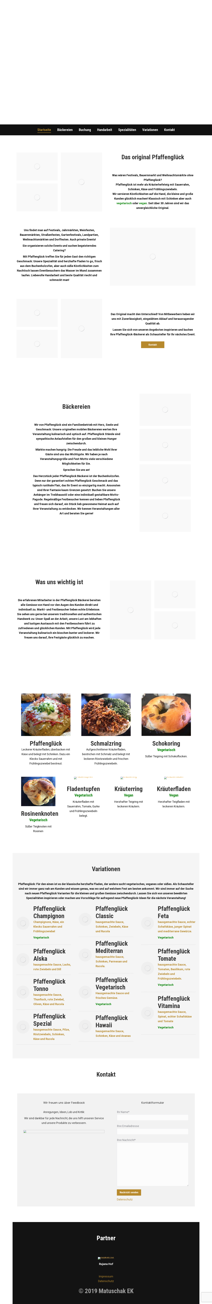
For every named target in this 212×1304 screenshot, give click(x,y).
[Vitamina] (147, 1013)
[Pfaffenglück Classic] (85, 919)
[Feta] (147, 923)
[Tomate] (147, 968)
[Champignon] (22, 923)
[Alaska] (22, 959)
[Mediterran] (85, 955)
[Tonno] (22, 992)
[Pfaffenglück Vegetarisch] (85, 992)
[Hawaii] (85, 1026)
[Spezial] (22, 1027)
